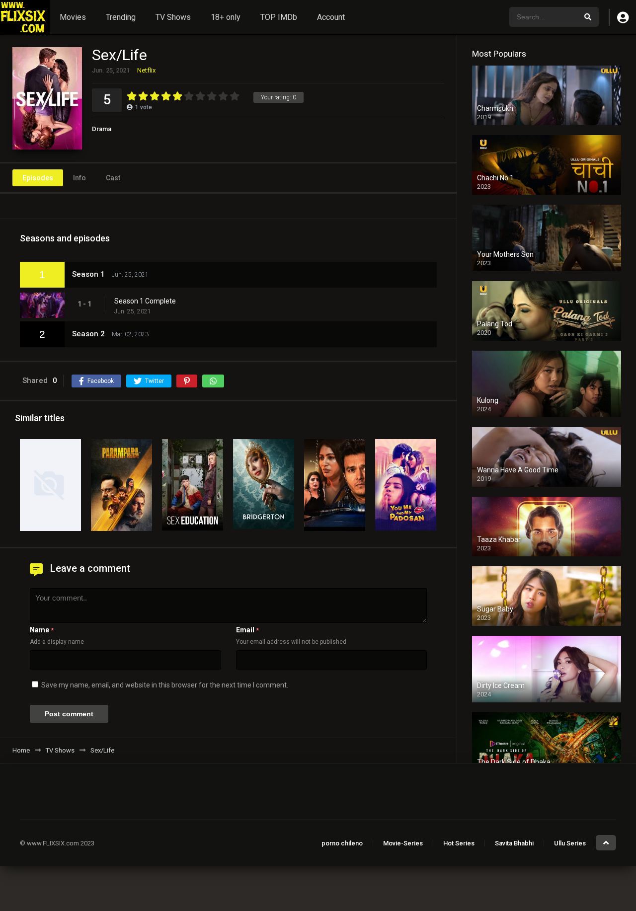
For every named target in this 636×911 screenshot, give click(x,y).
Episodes (37, 178)
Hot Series (459, 843)
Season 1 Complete (145, 301)
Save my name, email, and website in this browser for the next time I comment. (164, 685)
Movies (73, 17)
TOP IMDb (278, 17)
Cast (113, 178)
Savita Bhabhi (514, 843)
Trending (121, 17)
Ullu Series (570, 843)
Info (79, 178)
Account (331, 17)
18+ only (225, 17)
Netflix (146, 70)
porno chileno (342, 843)
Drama (101, 129)
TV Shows (173, 17)
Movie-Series (403, 843)
